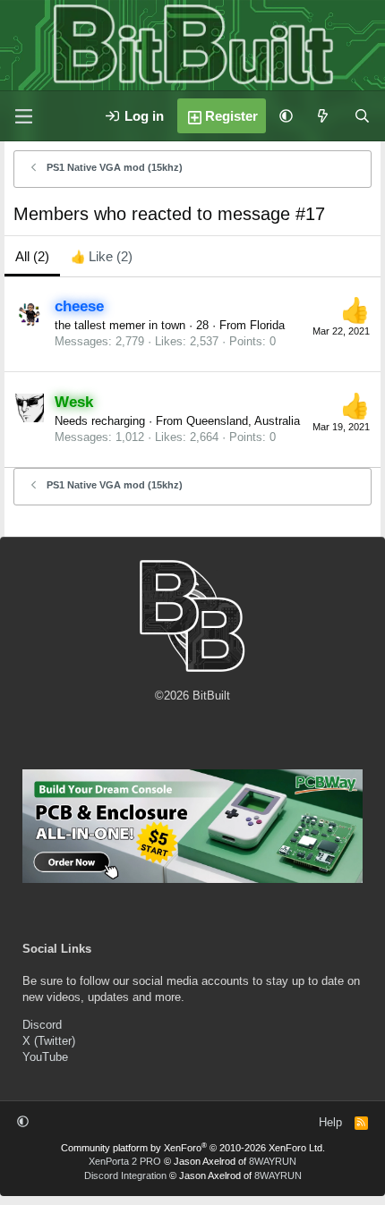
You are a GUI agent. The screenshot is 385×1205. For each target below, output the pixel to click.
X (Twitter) (48, 1041)
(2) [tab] (32, 256)
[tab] (101, 256)
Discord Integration (125, 1175)
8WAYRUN (272, 1161)
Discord (42, 1024)
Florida (267, 325)
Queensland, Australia (243, 421)
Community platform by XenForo (193, 1147)
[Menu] (23, 116)
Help (330, 1122)
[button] (286, 116)
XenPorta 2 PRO (125, 1161)
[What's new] (323, 116)
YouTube (45, 1057)
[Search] (362, 116)
